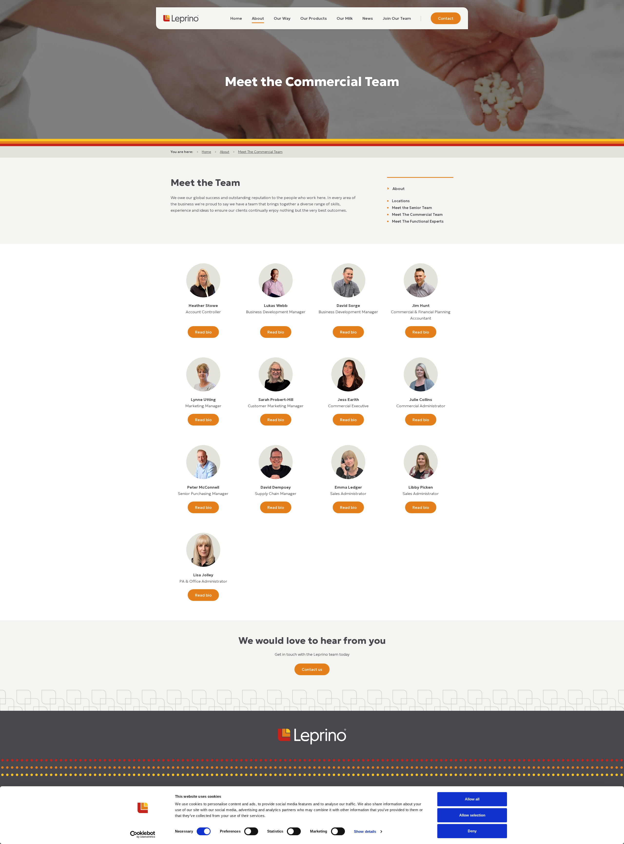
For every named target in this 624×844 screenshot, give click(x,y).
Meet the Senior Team (412, 207)
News (367, 18)
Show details (365, 831)
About (258, 18)
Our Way (282, 18)
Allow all (472, 799)
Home (236, 18)
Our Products (313, 18)
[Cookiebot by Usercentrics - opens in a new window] (142, 834)
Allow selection (472, 815)
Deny (472, 831)
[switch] (251, 831)
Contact (445, 18)
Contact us (312, 669)
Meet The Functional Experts (418, 221)
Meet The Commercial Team (260, 152)
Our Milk (345, 18)
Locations (401, 201)
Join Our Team (397, 18)
